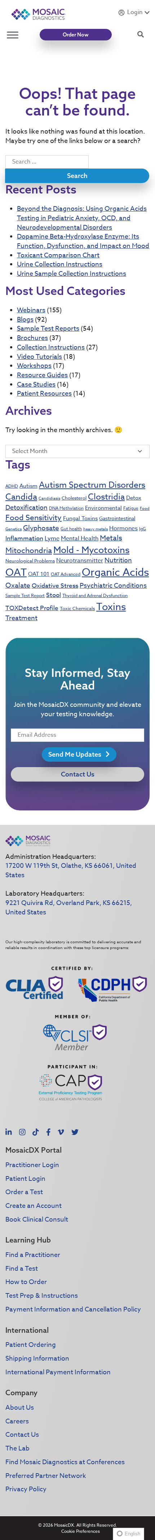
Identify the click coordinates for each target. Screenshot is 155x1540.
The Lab (17, 1448)
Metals (111, 538)
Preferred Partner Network (45, 1476)
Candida (21, 497)
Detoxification (26, 508)
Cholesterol (74, 498)
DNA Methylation (66, 508)
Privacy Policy (25, 1489)
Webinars (31, 310)
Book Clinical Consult (36, 1219)
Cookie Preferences (80, 1531)
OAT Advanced (65, 574)
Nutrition (118, 560)
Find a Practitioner (32, 1255)
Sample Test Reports (48, 329)
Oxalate (17, 585)
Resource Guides (42, 375)
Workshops (34, 366)
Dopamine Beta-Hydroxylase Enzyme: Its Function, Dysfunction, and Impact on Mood (83, 241)
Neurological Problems (30, 560)
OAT (16, 572)
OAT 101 (38, 574)
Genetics (13, 529)
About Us (19, 1408)
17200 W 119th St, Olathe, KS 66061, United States (70, 870)
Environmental (103, 508)
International (27, 1330)
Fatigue (130, 508)
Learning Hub (28, 1239)
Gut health (71, 529)
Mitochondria (28, 550)
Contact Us (77, 774)
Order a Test (24, 1192)
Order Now (76, 34)
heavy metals (95, 529)
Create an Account (33, 1206)
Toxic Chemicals (77, 608)
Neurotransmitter (79, 560)
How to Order (26, 1282)
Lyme (52, 538)
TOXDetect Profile (31, 608)
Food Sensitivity (33, 517)
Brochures (32, 338)
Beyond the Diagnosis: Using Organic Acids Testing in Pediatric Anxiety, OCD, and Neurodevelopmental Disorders (82, 218)
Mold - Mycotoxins (91, 550)
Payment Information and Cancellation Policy (73, 1309)
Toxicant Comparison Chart (58, 255)
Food (145, 508)
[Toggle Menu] (12, 34)
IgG (142, 529)
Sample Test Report (25, 595)
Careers (17, 1421)
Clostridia (106, 497)
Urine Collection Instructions (59, 264)
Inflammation (24, 538)
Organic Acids (115, 572)
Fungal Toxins (80, 518)
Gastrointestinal (117, 518)
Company (21, 1392)
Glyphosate (41, 527)
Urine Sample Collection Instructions (71, 274)
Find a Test (21, 1269)
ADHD (11, 486)
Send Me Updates (75, 754)
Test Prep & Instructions (41, 1296)
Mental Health (79, 538)
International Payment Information (58, 1372)
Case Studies (36, 385)
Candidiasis (49, 498)
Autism (28, 486)
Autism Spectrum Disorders (92, 485)
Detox (133, 498)
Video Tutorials (39, 357)
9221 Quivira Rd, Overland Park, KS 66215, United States (68, 907)
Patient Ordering (30, 1345)
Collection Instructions (51, 347)
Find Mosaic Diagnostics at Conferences (65, 1462)
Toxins (111, 606)
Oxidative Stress (55, 585)
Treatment (21, 618)
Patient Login (25, 1179)
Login (134, 12)
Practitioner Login (32, 1165)
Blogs (25, 320)
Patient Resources (44, 394)
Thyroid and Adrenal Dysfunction (95, 595)
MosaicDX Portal (33, 1149)
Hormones (123, 528)
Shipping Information (37, 1358)
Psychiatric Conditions (113, 586)
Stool (53, 595)
